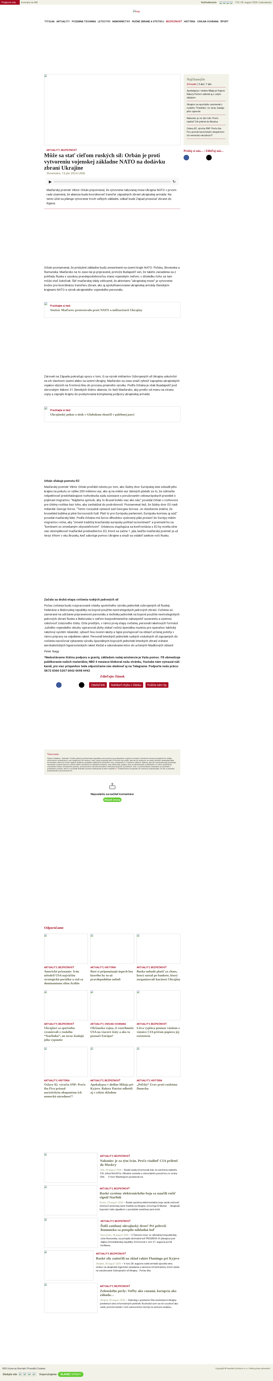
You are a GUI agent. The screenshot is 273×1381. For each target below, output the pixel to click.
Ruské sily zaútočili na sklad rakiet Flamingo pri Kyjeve (204, 144)
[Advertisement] (136, 49)
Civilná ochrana (207, 21)
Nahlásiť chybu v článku (126, 685)
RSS (5, 1368)
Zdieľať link (98, 685)
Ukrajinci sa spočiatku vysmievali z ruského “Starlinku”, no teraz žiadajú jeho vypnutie (205, 108)
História (189, 21)
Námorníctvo (121, 21)
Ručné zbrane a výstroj (148, 21)
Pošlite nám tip (157, 685)
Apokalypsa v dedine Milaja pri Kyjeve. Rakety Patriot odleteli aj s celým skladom (206, 94)
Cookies (40, 1368)
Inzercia (11, 1368)
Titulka (49, 21)
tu (116, 769)
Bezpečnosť (174, 21)
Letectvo (104, 21)
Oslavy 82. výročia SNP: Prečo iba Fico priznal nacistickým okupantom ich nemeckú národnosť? (205, 132)
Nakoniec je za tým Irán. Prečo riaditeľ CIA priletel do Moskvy (202, 120)
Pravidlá (31, 1368)
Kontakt (21, 1368)
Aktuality (63, 21)
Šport (224, 21)
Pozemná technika (84, 21)
